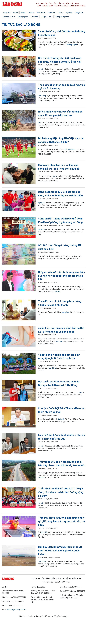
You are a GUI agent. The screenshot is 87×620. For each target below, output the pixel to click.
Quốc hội (61, 419)
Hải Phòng (42, 229)
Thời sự (60, 13)
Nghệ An (41, 203)
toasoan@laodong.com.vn (16, 610)
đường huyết (72, 45)
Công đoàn (79, 13)
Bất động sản (23, 17)
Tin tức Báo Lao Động (21, 25)
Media (22, 13)
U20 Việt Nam (69, 149)
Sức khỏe (34, 17)
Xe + (51, 17)
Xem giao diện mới (62, 17)
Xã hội (15, 13)
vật (80, 392)
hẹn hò (57, 291)
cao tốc (41, 477)
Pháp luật (51, 13)
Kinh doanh (41, 13)
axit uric (59, 341)
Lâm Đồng (42, 96)
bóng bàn (44, 532)
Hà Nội (40, 69)
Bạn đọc (69, 13)
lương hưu (65, 312)
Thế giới (43, 17)
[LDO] (19, 40)
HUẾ (39, 122)
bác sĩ (55, 176)
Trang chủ (6, 13)
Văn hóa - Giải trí (9, 17)
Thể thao (31, 13)
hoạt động (52, 368)
